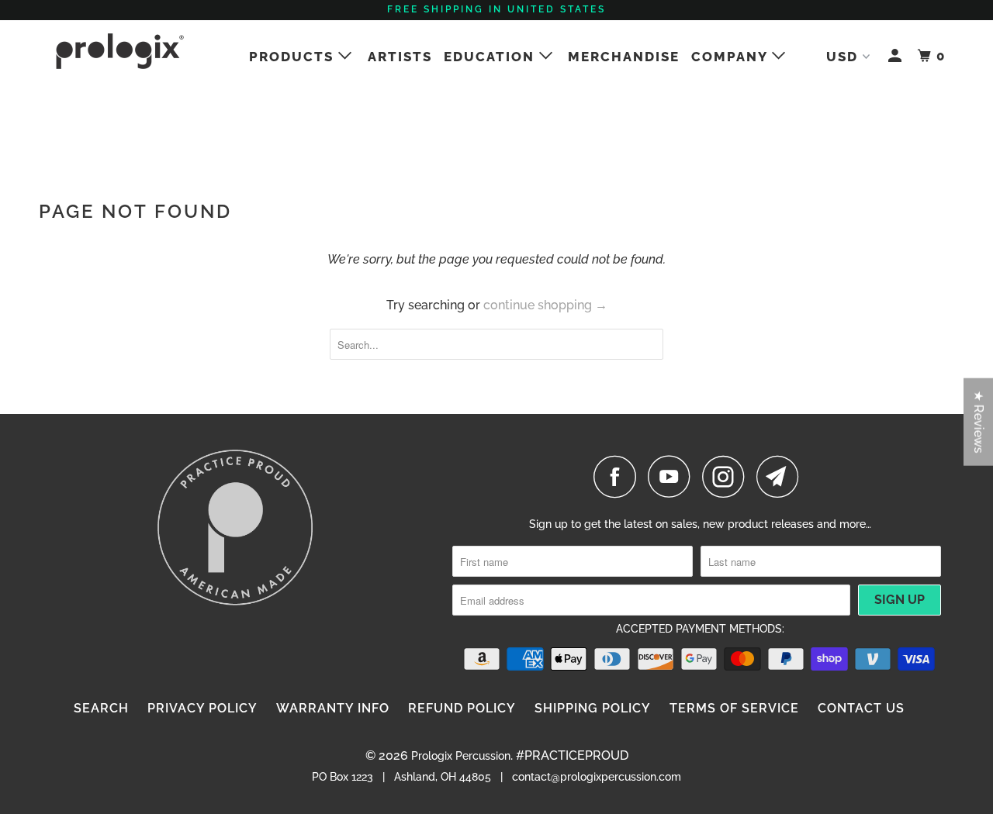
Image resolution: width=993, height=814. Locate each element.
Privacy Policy (202, 708)
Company (731, 56)
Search (101, 708)
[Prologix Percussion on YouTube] (673, 476)
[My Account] (896, 56)
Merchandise (624, 56)
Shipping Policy (593, 708)
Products (293, 56)
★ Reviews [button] (978, 422)
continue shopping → (545, 305)
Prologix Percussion (460, 756)
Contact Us (861, 708)
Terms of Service (734, 708)
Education (491, 56)
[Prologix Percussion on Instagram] (727, 476)
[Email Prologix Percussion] (782, 476)
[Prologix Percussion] (118, 51)
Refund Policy (462, 708)
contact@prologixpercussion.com (596, 777)
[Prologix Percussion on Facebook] (619, 476)
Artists (400, 56)
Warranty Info (332, 708)
